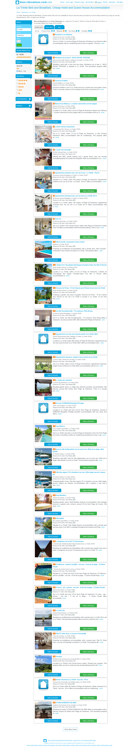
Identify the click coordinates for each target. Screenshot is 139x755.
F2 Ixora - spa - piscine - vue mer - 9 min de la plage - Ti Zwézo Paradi (80, 587)
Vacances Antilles (61, 80)
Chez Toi (58, 219)
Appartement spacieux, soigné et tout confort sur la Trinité (76, 357)
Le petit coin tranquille (63, 150)
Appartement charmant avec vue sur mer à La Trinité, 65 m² (76, 196)
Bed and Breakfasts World (34, 745)
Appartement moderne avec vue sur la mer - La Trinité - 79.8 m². (77, 173)
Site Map (120, 2)
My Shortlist (90, 2)
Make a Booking (88, 53)
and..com (36, 2)
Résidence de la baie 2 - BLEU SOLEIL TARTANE (72, 57)
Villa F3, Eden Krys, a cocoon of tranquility (71, 633)
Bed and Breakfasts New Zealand (86, 745)
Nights (18, 38)
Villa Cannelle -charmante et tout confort (70, 242)
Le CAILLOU (60, 610)
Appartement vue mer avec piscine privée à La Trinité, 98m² (77, 334)
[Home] (50, 740)
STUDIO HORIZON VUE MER (66, 702)
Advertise (112, 2)
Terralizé (59, 656)
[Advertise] (64, 740)
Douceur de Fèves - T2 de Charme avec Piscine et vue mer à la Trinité (80, 288)
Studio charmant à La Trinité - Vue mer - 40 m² (72, 679)
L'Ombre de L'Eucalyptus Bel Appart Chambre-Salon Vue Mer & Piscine (81, 265)
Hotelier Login (79, 2)
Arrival (18, 32)
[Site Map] (93, 740)
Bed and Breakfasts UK (50, 745)
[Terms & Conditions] (83, 740)
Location (19, 26)
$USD (105, 2)
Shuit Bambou (61, 495)
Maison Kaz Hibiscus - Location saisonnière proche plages (76, 104)
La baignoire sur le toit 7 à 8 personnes (70, 541)
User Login (69, 2)
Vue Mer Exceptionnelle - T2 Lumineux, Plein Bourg (74, 311)
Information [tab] (49, 27)
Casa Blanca (60, 426)
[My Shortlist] (56, 740)
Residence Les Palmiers (63, 34)
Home (62, 2)
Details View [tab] (39, 27)
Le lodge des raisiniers (64, 380)
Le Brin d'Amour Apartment (65, 127)
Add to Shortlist (53, 53)
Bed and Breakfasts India (104, 745)
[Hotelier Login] (71, 740)
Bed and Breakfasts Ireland (67, 745)
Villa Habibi (60, 518)
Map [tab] (59, 27)
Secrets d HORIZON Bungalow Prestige (70, 403)
